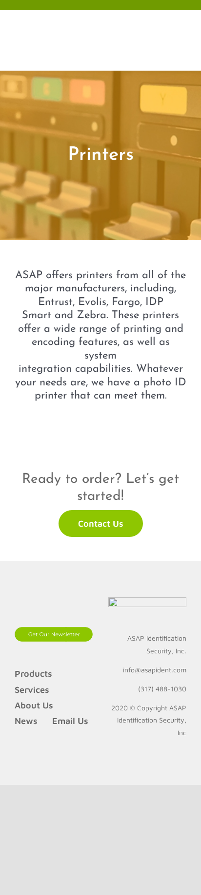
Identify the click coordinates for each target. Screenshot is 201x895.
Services (32, 690)
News (26, 721)
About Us (34, 705)
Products (33, 673)
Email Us (70, 721)
